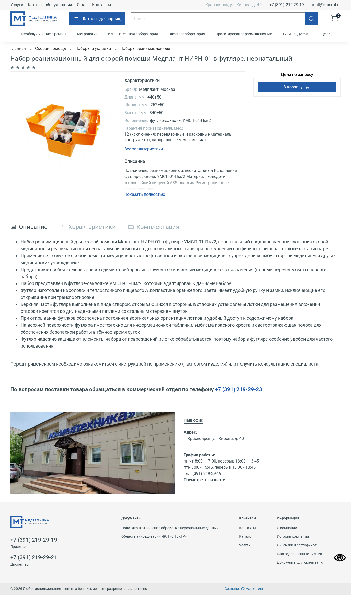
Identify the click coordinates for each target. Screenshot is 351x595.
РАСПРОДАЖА (295, 34)
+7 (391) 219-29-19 (286, 4)
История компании (293, 536)
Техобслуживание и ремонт (44, 34)
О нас (82, 4)
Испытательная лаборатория (133, 34)
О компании (287, 528)
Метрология (87, 34)
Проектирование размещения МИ (244, 34)
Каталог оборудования (50, 4)
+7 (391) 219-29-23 (238, 389)
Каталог (246, 536)
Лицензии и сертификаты (298, 545)
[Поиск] (311, 18)
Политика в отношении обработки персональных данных (169, 528)
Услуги (16, 4)
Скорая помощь (50, 48)
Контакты (101, 4)
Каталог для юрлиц (102, 18)
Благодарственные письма (299, 554)
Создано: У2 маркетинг (244, 589)
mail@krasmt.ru (326, 4)
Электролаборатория (187, 34)
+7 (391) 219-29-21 (33, 557)
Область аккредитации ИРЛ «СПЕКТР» (154, 536)
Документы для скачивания (301, 562)
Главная (18, 48)
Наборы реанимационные (145, 48)
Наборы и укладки (93, 48)
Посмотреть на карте (204, 479)
